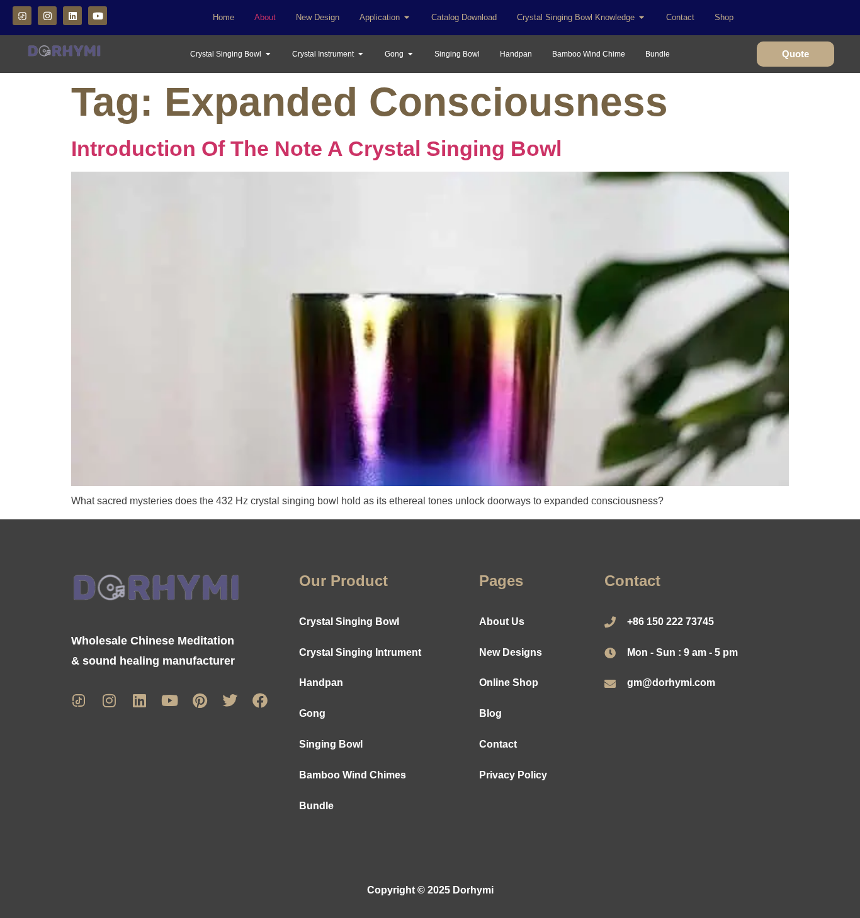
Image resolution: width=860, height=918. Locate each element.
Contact (498, 744)
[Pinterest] (199, 700)
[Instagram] (47, 15)
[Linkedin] (72, 15)
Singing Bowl (331, 744)
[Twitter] (229, 700)
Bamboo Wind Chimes (352, 775)
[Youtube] (97, 15)
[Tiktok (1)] (22, 15)
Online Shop (508, 682)
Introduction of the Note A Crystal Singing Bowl (316, 148)
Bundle (316, 805)
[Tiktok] (78, 700)
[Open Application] (407, 17)
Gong (312, 713)
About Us (501, 621)
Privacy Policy (513, 775)
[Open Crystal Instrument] (361, 54)
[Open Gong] (410, 54)
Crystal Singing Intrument (360, 652)
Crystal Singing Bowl (349, 621)
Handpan (321, 682)
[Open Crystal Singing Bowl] (268, 54)
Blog (490, 713)
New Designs (510, 652)
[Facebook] (260, 700)
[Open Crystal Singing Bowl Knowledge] (642, 17)
